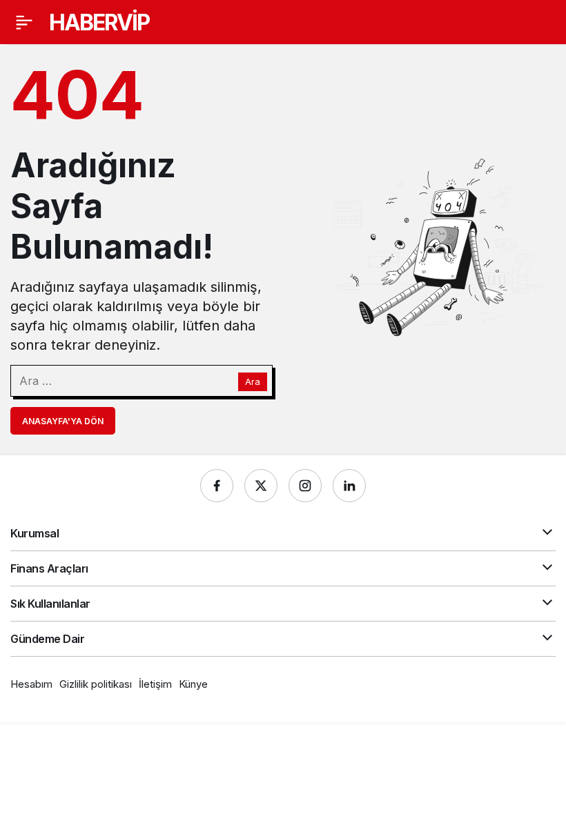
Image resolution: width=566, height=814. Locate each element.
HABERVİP (99, 22)
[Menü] (24, 22)
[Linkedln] (349, 485)
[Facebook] (216, 485)
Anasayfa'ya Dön (63, 421)
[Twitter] (260, 485)
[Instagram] (305, 485)
